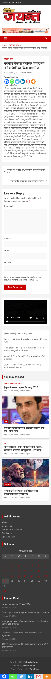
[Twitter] (17, 81)
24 (5, 581)
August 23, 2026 (11, 435)
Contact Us (7, 526)
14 (32, 571)
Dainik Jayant (27, 73)
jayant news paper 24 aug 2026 (18, 333)
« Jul (4, 591)
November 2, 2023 (11, 73)
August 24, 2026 (11, 391)
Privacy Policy (8, 537)
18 (12, 576)
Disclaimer (7, 533)
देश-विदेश (8, 484)
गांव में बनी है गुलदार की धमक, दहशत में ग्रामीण (27, 181)
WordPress (34, 669)
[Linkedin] (22, 81)
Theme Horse (29, 665)
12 (19, 571)
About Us (6, 522)
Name (7, 238)
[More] (33, 81)
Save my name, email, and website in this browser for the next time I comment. (22, 278)
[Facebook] (6, 81)
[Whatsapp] (12, 81)
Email (7, 250)
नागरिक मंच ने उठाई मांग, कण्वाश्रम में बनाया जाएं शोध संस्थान (26, 171)
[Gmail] (28, 81)
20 (25, 576)
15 (39, 571)
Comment (9, 206)
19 (19, 576)
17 (5, 576)
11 (12, 571)
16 (45, 571)
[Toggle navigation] (5, 39)
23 (45, 576)
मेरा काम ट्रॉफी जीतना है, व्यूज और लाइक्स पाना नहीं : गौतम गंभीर (25, 612)
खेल (6, 422)
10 (5, 571)
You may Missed (14, 377)
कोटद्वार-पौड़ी (8, 59)
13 (25, 571)
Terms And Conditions (12, 529)
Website (7, 262)
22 (39, 576)
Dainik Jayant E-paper (13, 384)
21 (32, 576)
